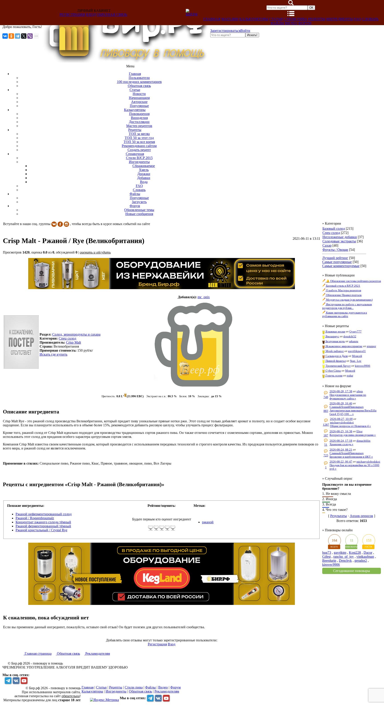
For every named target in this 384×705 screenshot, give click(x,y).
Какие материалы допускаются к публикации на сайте (344, 314)
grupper (371, 346)
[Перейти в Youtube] (24, 680)
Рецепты (316, 19)
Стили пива (295, 19)
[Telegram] (17, 36)
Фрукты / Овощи (335, 250)
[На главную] (126, 61)
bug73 (326, 552)
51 (325, 444)
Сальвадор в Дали (336, 356)
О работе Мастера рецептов (343, 290)
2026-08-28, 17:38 (341, 391)
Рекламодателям (97, 653)
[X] (23, 36)
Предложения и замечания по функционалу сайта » (348, 396)
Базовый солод (333, 228)
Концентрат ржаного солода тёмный (43, 522)
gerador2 (360, 560)
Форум (304, 23)
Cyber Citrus (333, 370)
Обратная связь (112, 14)
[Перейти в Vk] (16, 680)
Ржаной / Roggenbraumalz (35, 518)
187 (326, 435)
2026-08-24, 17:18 (341, 440)
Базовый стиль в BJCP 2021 (342, 285)
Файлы (277, 23)
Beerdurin (329, 560)
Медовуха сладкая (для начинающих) (349, 299)
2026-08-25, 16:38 (341, 431)
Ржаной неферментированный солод (44, 514)
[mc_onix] (194, 344)
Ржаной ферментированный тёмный (43, 526)
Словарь (370, 19)
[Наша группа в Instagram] (66, 224)
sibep (359, 391)
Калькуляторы (253, 19)
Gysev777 (355, 331)
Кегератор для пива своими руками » (353, 435)
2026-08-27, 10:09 (341, 419)
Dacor (368, 552)
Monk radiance (334, 351)
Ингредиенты (339, 19)
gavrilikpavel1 (357, 351)
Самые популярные (337, 262)
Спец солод (331, 233)
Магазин (229, 19)
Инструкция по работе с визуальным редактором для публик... (347, 306)
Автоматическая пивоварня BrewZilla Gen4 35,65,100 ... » (353, 412)
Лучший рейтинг (335, 258)
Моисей (357, 356)
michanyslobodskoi (342, 422)
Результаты (338, 516)
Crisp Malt (73, 342)
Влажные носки (335, 331)
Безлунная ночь (335, 341)
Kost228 (355, 552)
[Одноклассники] (11, 36)
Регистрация (72, 14)
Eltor (359, 431)
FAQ (357, 19)
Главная (211, 19)
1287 (326, 424)
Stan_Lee (355, 361)
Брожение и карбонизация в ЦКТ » (351, 456)
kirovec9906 (362, 365)
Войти (245, 30)
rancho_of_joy (343, 556)
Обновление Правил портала (343, 295)
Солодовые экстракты (339, 241)
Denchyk (345, 560)
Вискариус (332, 336)
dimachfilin (363, 440)
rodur (350, 375)
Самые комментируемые (341, 266)
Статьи (276, 19)
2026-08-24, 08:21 (341, 449)
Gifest (326, 556)
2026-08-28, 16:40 (341, 403)
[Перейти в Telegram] (8, 680)
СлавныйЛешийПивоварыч (347, 407)
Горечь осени (333, 375)
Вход (91, 14)
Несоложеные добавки (339, 237)
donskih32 (349, 336)
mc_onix (204, 297)
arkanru (353, 341)
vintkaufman (365, 556)
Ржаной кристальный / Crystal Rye (41, 530)
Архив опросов (361, 516)
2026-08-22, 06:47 (341, 461)
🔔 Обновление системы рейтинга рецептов (353, 281)
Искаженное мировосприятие (343, 346)
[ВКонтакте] (5, 36)
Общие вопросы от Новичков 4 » (350, 426)
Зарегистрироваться (225, 30)
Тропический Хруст (338, 365)
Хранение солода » (341, 444)
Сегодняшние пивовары (351, 571)
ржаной (208, 522)
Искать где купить (53, 354)
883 (326, 411)
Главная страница (38, 653)
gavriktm (340, 552)
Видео (291, 23)
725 (326, 455)
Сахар (327, 245)
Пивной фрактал (335, 361)
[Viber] (30, 36)
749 (326, 397)
